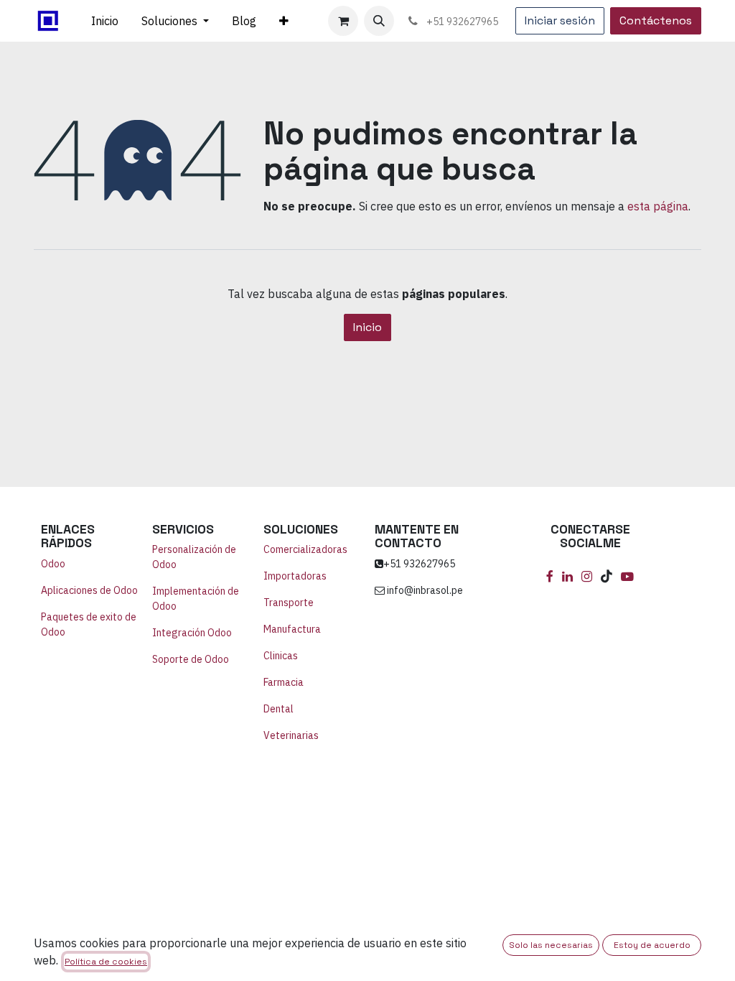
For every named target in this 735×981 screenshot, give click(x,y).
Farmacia (283, 682)
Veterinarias (291, 735)
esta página (657, 206)
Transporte (288, 602)
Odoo (53, 563)
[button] (379, 21)
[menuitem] (105, 20)
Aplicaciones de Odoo (89, 590)
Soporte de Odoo (190, 659)
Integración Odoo (193, 632)
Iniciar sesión (560, 20)
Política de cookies (106, 961)
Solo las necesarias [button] (551, 945)
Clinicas (280, 655)
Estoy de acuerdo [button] (652, 945)
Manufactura (292, 629)
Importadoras (295, 575)
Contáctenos (655, 20)
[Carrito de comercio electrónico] (343, 21)
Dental (278, 708)
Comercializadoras (305, 549)
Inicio (367, 327)
